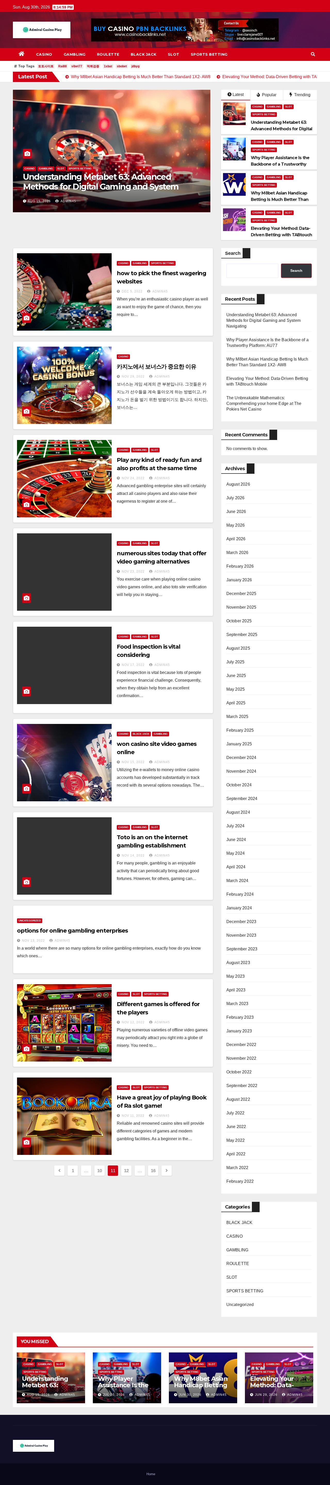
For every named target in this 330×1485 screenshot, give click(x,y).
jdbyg (135, 66)
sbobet (122, 66)
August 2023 (238, 962)
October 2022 (239, 1072)
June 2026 (236, 511)
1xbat (108, 66)
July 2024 (235, 826)
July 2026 (235, 498)
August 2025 (238, 648)
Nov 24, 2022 (133, 478)
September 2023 (242, 949)
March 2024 (237, 880)
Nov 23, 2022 (133, 571)
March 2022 (237, 1167)
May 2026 (235, 525)
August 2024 (238, 812)
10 (99, 1170)
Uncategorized (30, 920)
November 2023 (241, 935)
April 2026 (236, 539)
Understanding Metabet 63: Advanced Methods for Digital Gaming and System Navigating (263, 320)
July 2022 (235, 1113)
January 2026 (239, 580)
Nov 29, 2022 (133, 376)
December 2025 (241, 593)
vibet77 (76, 66)
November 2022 (241, 1058)
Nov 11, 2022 (133, 1115)
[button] (313, 54)
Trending (301, 95)
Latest (238, 94)
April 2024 (236, 867)
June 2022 (236, 1126)
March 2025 (237, 716)
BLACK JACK (143, 54)
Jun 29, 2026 (266, 1395)
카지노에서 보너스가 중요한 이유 (156, 366)
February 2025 (240, 730)
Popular (268, 95)
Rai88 (62, 66)
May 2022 (235, 1140)
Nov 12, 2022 (133, 1022)
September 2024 (242, 798)
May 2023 (235, 976)
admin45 (67, 201)
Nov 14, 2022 (133, 855)
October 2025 (239, 621)
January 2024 (239, 908)
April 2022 (236, 1154)
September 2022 (242, 1085)
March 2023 (237, 1003)
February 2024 (240, 894)
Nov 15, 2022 (133, 762)
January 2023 (239, 1031)
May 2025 (235, 689)
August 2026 (238, 484)
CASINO (44, 54)
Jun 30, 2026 (190, 1395)
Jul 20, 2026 (39, 201)
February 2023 (240, 1017)
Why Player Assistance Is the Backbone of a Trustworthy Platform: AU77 (108, 182)
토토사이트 (46, 66)
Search (233, 253)
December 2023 (241, 921)
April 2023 (236, 990)
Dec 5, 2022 (132, 291)
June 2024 (236, 839)
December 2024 (241, 757)
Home (150, 1474)
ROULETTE (108, 54)
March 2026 (237, 552)
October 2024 (239, 785)
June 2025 (236, 675)
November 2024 (241, 771)
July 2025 (235, 662)
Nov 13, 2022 (33, 940)
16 (153, 1170)
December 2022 (241, 1044)
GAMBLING (75, 54)
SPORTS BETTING (209, 54)
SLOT (173, 54)
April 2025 (236, 703)
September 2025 (242, 634)
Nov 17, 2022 (133, 665)
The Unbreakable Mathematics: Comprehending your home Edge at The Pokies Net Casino (264, 403)
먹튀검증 (93, 66)
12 (126, 1170)
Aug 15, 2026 (38, 1395)
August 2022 (238, 1099)
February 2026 (240, 566)
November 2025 (241, 607)
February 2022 (240, 1181)
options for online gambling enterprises (72, 930)
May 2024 (235, 853)
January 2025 (239, 744)
